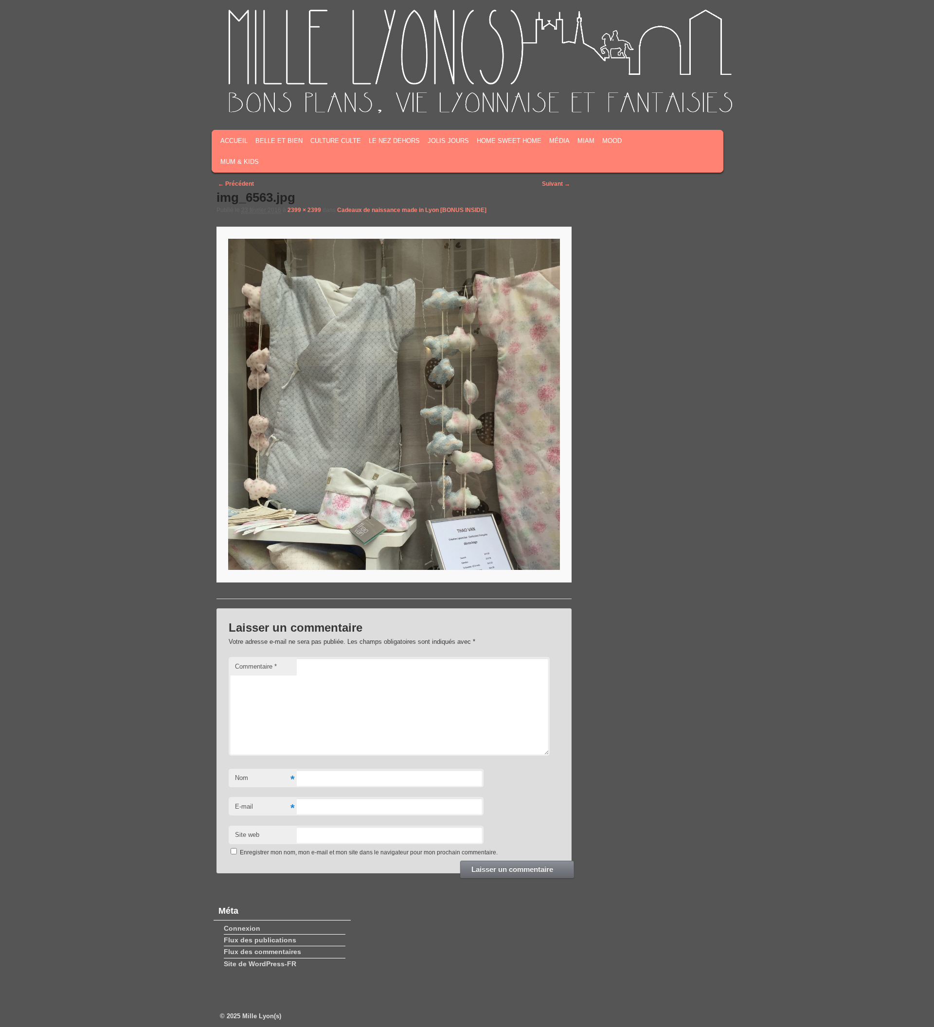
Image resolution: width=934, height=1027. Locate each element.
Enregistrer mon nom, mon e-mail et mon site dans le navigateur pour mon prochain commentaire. (369, 852)
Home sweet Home (509, 140)
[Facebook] (660, 101)
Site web (247, 834)
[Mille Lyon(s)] (479, 111)
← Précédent (236, 183)
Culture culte (335, 140)
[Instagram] (690, 101)
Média (559, 140)
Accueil (234, 140)
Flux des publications (260, 940)
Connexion (242, 928)
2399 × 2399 (304, 210)
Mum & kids (239, 161)
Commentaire (256, 666)
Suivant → (556, 183)
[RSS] (645, 101)
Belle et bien (279, 140)
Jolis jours (448, 140)
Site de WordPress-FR (260, 964)
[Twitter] (675, 101)
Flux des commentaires (262, 952)
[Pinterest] (706, 101)
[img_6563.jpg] (393, 404)
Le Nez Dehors (394, 140)
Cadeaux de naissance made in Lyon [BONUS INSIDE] (411, 210)
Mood (612, 140)
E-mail (264, 808)
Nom (264, 779)
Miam (585, 140)
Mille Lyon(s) (261, 1016)
